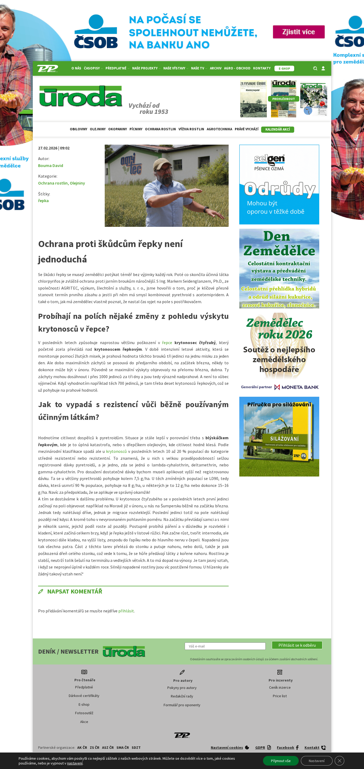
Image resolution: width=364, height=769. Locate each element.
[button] (297, 645)
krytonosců (117, 451)
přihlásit (126, 610)
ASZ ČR (108, 747)
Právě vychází (246, 129)
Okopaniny (117, 129)
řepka (43, 200)
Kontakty (261, 68)
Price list (280, 695)
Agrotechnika (219, 129)
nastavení (75, 763)
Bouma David (50, 165)
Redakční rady (182, 696)
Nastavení (317, 760)
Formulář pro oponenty (182, 705)
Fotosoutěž (84, 713)
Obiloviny (78, 129)
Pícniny (136, 129)
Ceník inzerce (280, 687)
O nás (76, 68)
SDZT (136, 747)
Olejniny (98, 129)
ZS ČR (94, 747)
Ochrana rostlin (160, 129)
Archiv (215, 68)
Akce (84, 721)
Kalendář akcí (277, 129)
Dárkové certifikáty (84, 695)
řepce (168, 342)
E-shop (84, 704)
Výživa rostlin (191, 129)
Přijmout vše (281, 760)
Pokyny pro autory (182, 687)
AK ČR (82, 747)
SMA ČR (122, 747)
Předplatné (84, 687)
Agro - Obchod (237, 68)
